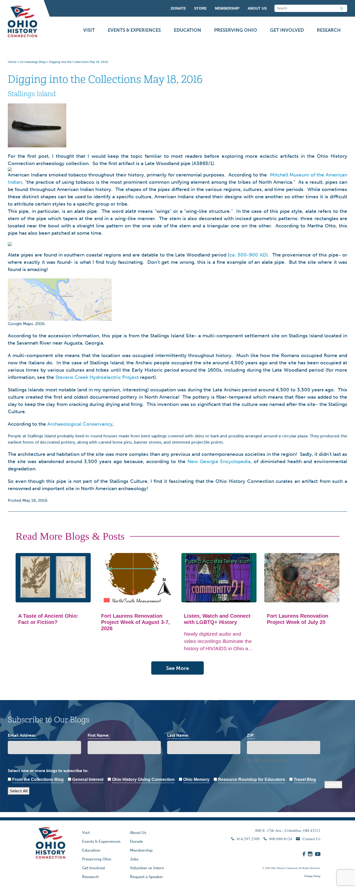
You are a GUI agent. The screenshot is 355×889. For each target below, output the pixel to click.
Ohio (273, 868)
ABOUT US (257, 8)
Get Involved (287, 30)
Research (329, 30)
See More (177, 668)
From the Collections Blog (38, 779)
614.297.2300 (248, 838)
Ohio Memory (196, 779)
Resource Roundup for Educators (251, 779)
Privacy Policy (312, 876)
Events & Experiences (134, 30)
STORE (200, 8)
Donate (136, 841)
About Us (138, 832)
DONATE (178, 8)
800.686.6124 (280, 838)
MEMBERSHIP (227, 8)
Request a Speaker (146, 876)
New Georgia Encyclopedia (218, 461)
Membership (141, 850)
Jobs (134, 859)
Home (12, 62)
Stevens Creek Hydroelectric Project (97, 377)
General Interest (87, 779)
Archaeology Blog (32, 62)
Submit (333, 784)
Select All (19, 790)
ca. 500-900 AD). (250, 255)
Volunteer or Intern (147, 868)
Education (187, 30)
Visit (89, 30)
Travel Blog (305, 779)
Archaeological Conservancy (80, 424)
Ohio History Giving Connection (143, 779)
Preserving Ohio (235, 30)
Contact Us (311, 838)
